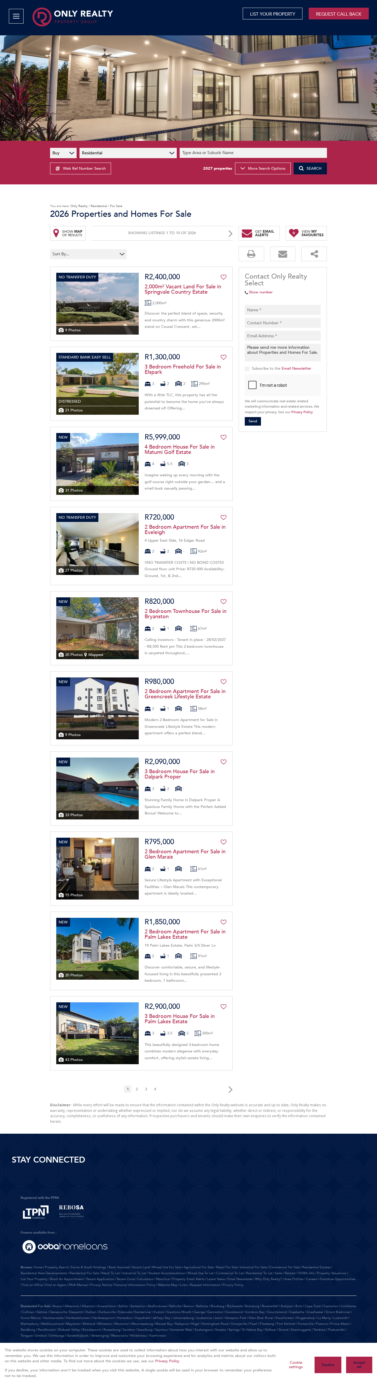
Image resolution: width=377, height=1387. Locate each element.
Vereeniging (100, 1335)
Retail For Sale (227, 1267)
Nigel (195, 1324)
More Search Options (266, 168)
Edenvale (125, 1312)
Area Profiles (294, 1279)
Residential (99, 206)
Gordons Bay (255, 1312)
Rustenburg (111, 1330)
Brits (298, 1306)
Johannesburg (183, 1318)
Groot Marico (31, 1318)
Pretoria (322, 1324)
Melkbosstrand (52, 1324)
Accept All (359, 1365)
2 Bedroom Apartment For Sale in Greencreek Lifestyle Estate (185, 694)
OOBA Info (306, 1273)
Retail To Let (110, 1273)
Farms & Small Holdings (88, 1267)
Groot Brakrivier (338, 1312)
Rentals (290, 1273)
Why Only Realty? (268, 1279)
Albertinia (72, 1306)
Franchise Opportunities (337, 1279)
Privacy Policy (302, 412)
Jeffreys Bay (161, 1318)
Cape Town (313, 1306)
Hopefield (142, 1318)
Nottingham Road (215, 1324)
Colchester (348, 1306)
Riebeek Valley (69, 1330)
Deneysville (58, 1312)
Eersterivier (142, 1312)
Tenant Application (100, 1279)
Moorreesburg (142, 1324)
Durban (90, 1312)
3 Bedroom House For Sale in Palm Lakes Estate (180, 1019)
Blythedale (235, 1306)
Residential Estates (316, 1267)
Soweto (220, 1330)
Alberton (88, 1306)
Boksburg (252, 1306)
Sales (278, 1273)
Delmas (42, 1312)
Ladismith (340, 1318)
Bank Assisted (119, 1267)
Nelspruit (182, 1324)
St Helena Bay (252, 1330)
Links (184, 1285)
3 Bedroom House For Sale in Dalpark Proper (180, 774)
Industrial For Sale (253, 1267)
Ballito (123, 1306)
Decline (328, 1365)
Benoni (188, 1306)
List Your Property (34, 1279)
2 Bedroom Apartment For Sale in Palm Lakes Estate (185, 934)
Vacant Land (141, 1267)
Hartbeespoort (103, 1318)
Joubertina (204, 1318)
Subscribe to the (281, 368)
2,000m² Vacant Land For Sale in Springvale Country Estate (183, 289)
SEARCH (314, 168)
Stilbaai (270, 1330)
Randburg (28, 1330)
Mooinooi (122, 1324)
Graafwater (315, 1312)
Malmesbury (30, 1324)
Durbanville (107, 1312)
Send (253, 421)
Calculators (145, 1279)
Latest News (216, 1279)
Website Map (168, 1285)
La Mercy (324, 1318)
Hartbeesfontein (78, 1318)
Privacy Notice (101, 1285)
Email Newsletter (296, 368)
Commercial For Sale (284, 1267)
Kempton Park (236, 1318)
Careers (312, 1279)
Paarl (253, 1324)
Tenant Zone (125, 1279)
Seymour (161, 1330)
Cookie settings (296, 1365)
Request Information (205, 1285)
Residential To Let (259, 1273)
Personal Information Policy (135, 1285)
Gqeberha (296, 1312)
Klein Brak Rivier (261, 1318)
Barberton (137, 1306)
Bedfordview (157, 1306)
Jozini (218, 1318)
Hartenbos (125, 1318)
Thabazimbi (336, 1330)
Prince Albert (340, 1324)
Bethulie (202, 1306)
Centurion (330, 1306)
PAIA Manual (78, 1285)
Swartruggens (301, 1330)
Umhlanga (57, 1335)
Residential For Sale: (36, 1306)
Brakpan (287, 1306)
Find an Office (32, 1285)
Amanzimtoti (106, 1306)
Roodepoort (91, 1330)
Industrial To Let (134, 1273)
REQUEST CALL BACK (338, 14)
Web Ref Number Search (84, 168)
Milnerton (105, 1324)
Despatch (76, 1312)
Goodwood (234, 1312)
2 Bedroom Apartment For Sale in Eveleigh (185, 530)
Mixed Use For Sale (166, 1267)
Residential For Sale (84, 1273)
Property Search (57, 1267)
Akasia (57, 1306)
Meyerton (73, 1324)
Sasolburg (145, 1330)
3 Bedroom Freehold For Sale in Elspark (183, 369)
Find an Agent (55, 1285)
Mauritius (163, 1279)
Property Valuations (331, 1273)
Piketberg (266, 1324)
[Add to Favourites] (223, 277)
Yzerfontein (157, 1335)
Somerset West (181, 1330)
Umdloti (41, 1335)
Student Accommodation (166, 1273)
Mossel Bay (164, 1324)
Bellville (175, 1306)
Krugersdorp (305, 1318)
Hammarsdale (53, 1318)
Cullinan (28, 1312)
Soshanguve (204, 1330)
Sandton (129, 1330)
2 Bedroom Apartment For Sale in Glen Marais (185, 854)
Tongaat (27, 1335)
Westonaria (119, 1335)
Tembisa (319, 1330)
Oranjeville (239, 1324)
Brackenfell (270, 1306)
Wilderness (138, 1335)
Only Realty (79, 206)
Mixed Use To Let (201, 1273)
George (199, 1312)
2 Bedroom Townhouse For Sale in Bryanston (185, 614)
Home (38, 1267)
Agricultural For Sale (198, 1267)
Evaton (159, 1312)
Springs (234, 1330)
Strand (283, 1330)
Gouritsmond (277, 1312)
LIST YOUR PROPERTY (272, 14)
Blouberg (217, 1306)
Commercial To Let (230, 1273)
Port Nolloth (286, 1324)
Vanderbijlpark (78, 1335)
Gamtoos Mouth (179, 1312)
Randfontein (47, 1330)
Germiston (215, 1312)
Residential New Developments (44, 1273)
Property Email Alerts (188, 1279)
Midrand (89, 1324)
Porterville (305, 1324)
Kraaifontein (285, 1318)
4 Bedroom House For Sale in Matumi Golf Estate (180, 449)
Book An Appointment (67, 1279)
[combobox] (254, 153)
